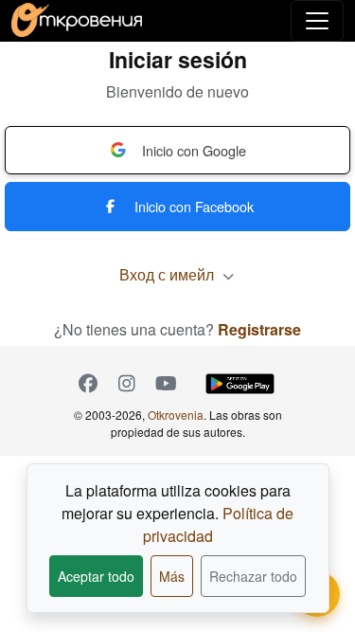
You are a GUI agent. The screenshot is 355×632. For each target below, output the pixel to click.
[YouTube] (166, 383)
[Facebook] (88, 383)
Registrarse (259, 329)
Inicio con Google (194, 150)
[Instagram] (127, 383)
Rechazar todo (253, 576)
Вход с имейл (168, 274)
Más (172, 576)
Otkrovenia (176, 414)
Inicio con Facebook (194, 206)
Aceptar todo (96, 576)
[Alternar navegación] (317, 21)
